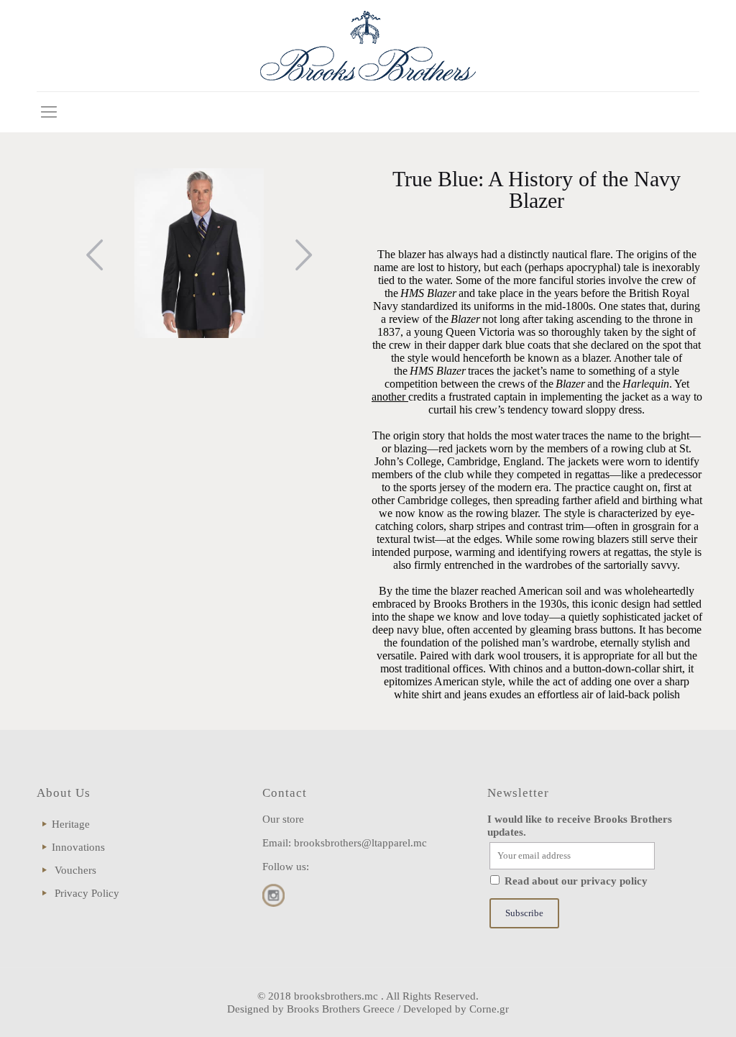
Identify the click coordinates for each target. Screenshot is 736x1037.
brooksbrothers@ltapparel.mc (360, 843)
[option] (199, 253)
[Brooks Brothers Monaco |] (368, 45)
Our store (283, 819)
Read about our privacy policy (576, 881)
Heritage (71, 824)
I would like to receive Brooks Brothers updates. (579, 825)
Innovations (78, 847)
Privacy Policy (87, 893)
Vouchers (75, 870)
